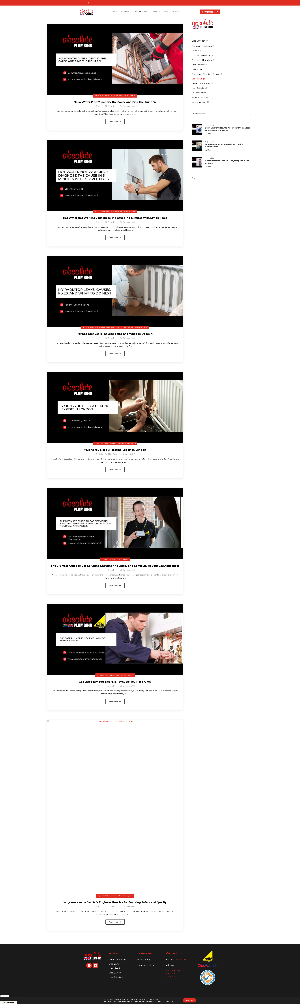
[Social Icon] (82, 2)
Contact (175, 12)
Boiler (194, 51)
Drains (155, 12)
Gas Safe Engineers (200, 79)
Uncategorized (198, 102)
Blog (166, 12)
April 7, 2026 (98, 443)
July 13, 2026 (87, 327)
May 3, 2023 (209, 125)
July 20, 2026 (99, 211)
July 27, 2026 (99, 95)
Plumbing (125, 12)
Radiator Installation (201, 97)
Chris (209, 133)
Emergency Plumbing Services (206, 74)
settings (169, 1001)
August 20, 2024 (102, 675)
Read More (114, 122)
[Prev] (249, 114)
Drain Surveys (198, 69)
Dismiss (189, 1000)
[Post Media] (197, 129)
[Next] (251, 114)
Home (114, 12)
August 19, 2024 (102, 896)
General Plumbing (200, 83)
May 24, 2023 (209, 158)
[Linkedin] (95, 965)
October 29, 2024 (108, 559)
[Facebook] (89, 965)
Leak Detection (199, 88)
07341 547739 (179, 959)
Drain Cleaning (198, 65)
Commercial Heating (201, 55)
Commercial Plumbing (202, 60)
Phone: (176, 959)
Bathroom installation (202, 46)
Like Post (112, 106)
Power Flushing (199, 93)
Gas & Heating (141, 12)
